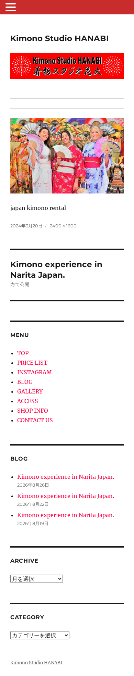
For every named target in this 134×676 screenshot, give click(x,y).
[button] (11, 7)
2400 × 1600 (63, 225)
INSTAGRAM (34, 372)
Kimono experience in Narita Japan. (65, 476)
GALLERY (30, 391)
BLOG (25, 381)
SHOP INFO (32, 410)
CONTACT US (35, 420)
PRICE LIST (32, 362)
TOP (23, 353)
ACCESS (27, 401)
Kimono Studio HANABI (59, 38)
